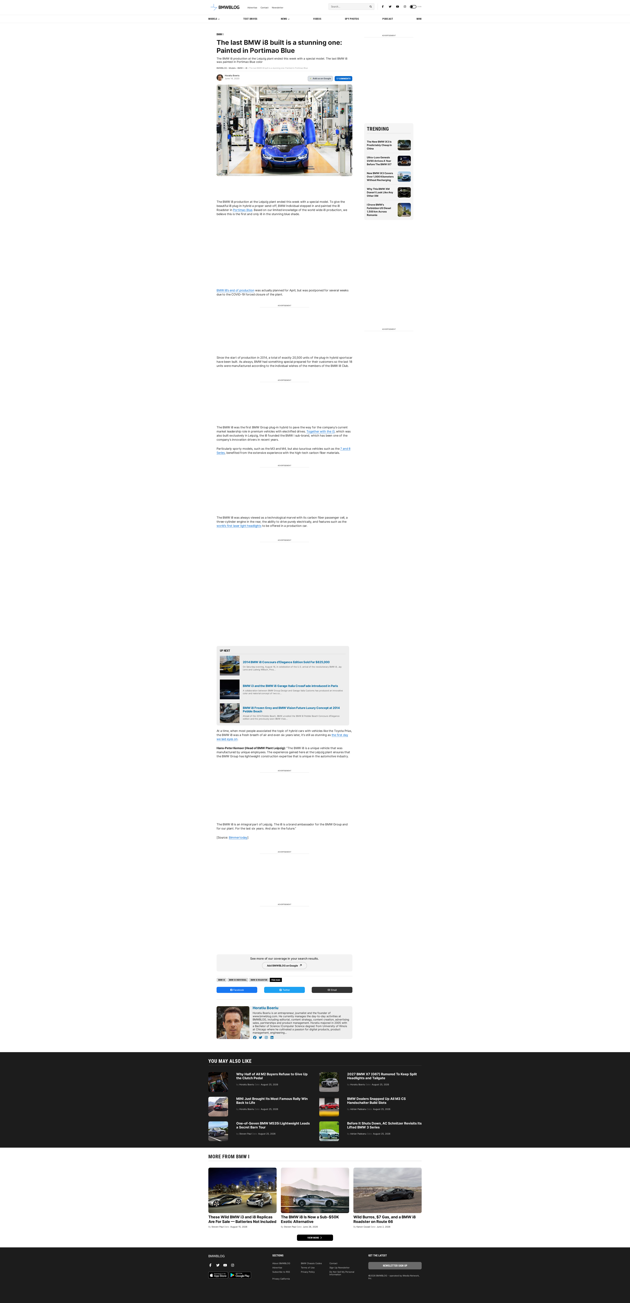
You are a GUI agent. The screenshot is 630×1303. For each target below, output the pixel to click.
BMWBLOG (222, 68)
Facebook (238, 989)
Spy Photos (352, 18)
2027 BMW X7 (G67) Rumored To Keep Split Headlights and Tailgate (382, 1076)
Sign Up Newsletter (339, 1267)
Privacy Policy (308, 1272)
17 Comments (343, 78)
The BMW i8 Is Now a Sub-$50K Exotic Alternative (310, 1219)
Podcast (387, 18)
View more (313, 1237)
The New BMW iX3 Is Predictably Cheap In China (379, 145)
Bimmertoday (238, 837)
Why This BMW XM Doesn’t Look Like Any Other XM (380, 192)
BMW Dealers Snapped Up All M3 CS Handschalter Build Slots (376, 1101)
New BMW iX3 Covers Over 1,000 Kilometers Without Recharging (380, 177)
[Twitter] (390, 6)
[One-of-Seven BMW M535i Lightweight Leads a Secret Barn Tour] (218, 1123)
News (284, 18)
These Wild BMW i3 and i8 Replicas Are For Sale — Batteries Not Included (242, 1219)
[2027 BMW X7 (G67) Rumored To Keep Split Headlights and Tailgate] (329, 1073)
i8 (246, 68)
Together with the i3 (320, 431)
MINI (419, 18)
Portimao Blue (242, 210)
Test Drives (250, 18)
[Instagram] (405, 6)
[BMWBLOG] (235, 1256)
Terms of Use (308, 1267)
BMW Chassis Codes (311, 1263)
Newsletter (277, 8)
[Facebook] (382, 6)
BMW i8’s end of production (235, 290)
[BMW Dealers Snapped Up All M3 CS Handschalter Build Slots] (329, 1098)
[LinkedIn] (272, 1038)
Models (212, 18)
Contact (265, 8)
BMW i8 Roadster (259, 980)
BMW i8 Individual (238, 980)
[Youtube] (397, 6)
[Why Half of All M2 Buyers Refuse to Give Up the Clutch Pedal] (218, 1073)
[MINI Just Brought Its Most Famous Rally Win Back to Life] (218, 1098)
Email (333, 989)
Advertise (252, 8)
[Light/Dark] (413, 6)
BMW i (220, 34)
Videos (317, 18)
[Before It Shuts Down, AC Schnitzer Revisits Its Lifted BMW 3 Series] (329, 1123)
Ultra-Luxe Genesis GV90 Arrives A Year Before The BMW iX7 (379, 161)
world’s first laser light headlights (239, 525)
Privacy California (281, 1278)
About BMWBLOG (281, 1263)
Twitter (286, 989)
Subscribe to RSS (281, 1272)
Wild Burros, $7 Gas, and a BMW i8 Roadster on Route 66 (384, 1219)
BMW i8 (221, 980)
